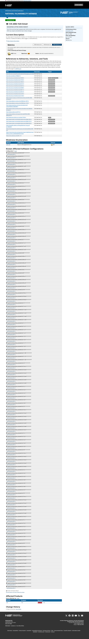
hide (15, 151)
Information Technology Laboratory (14, 10)
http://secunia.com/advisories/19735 (14, 79)
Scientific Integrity (67, 630)
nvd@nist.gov (18, 68)
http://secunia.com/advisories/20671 (14, 89)
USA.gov (53, 631)
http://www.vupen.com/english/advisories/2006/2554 (18, 123)
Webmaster (7, 625)
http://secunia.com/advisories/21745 (14, 95)
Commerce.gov (41, 631)
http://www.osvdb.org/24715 (12, 112)
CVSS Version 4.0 (38, 44)
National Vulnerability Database (21, 13)
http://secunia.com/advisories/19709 (14, 78)
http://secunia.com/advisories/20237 (14, 85)
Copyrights (29, 630)
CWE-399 (8, 144)
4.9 (28, 53)
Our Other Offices (20, 625)
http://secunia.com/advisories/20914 (14, 91)
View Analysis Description (13, 41)
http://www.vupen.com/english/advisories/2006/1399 (18, 119)
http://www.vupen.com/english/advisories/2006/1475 (18, 121)
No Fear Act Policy (46, 630)
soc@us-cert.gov (80, 623)
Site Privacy (9, 630)
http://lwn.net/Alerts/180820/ (13, 76)
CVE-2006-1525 (69, 31)
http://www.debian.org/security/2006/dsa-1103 (17, 103)
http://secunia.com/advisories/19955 (14, 81)
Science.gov (47, 631)
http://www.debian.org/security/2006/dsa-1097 (17, 101)
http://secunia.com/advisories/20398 (14, 87)
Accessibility (15, 630)
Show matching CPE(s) (11, 154)
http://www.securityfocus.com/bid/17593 (15, 117)
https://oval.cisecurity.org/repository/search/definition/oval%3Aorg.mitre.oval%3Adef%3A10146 (20, 133)
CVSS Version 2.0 (57, 44)
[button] (78, 5)
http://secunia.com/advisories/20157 (14, 84)
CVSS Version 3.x (47, 44)
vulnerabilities (10, 20)
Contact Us (13, 625)
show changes (18, 609)
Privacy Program (22, 630)
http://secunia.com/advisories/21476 (14, 93)
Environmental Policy (58, 630)
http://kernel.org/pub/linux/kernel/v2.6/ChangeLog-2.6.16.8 (19, 74)
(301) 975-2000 (8, 623)
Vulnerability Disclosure (37, 630)
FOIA (52, 630)
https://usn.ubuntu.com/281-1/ (13, 135)
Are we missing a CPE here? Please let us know (15, 592)
